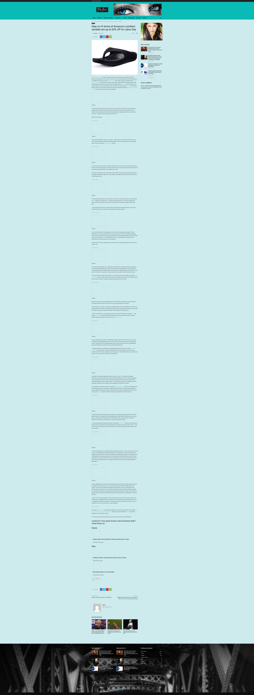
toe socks (97, 315)
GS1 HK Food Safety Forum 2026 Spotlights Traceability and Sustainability (155, 65)
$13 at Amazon (95, 120)
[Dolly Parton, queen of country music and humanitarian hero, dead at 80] (130, 624)
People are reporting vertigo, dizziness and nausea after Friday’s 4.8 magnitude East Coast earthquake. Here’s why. (151, 87)
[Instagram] (145, 683)
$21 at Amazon (95, 179)
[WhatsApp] (110, 36)
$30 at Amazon (95, 320)
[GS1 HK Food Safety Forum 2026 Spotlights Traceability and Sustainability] (144, 65)
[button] (160, 17)
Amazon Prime (100, 510)
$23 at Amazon (95, 212)
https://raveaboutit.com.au (106, 606)
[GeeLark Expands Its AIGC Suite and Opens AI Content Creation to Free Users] (144, 72)
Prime (127, 511)
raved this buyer (119, 386)
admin (95, 33)
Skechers (123, 84)
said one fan (118, 317)
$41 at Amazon (95, 464)
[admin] (92, 33)
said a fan (121, 423)
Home (93, 21)
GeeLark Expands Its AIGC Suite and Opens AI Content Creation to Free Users (155, 72)
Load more (151, 77)
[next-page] (94, 636)
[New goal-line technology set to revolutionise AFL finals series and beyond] (114, 624)
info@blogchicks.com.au (120, 688)
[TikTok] (148, 683)
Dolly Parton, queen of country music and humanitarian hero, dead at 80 (130, 632)
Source (93, 580)
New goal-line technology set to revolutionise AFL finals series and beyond (114, 632)
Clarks (128, 85)
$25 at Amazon (95, 247)
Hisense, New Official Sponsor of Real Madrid (101, 597)
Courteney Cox (108, 143)
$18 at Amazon (95, 146)
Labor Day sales (111, 80)
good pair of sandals (97, 77)
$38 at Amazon (95, 431)
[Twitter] (104, 36)
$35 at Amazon (95, 395)
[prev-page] (92, 636)
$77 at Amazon (95, 506)
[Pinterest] (107, 36)
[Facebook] (101, 36)
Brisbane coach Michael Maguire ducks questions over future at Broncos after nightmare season (98, 632)
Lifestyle (96, 21)
